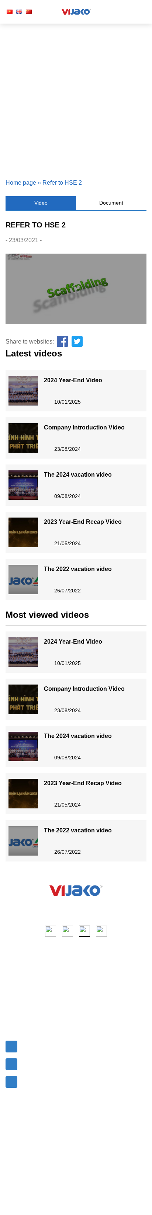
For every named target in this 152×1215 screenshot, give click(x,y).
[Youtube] (67, 931)
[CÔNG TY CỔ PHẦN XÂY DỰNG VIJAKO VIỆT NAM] (76, 890)
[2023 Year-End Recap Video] (23, 532)
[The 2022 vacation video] (23, 579)
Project (15, 988)
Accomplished (97, 996)
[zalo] (101, 931)
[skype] (84, 931)
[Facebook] (63, 342)
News (13, 1001)
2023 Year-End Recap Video (83, 522)
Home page (21, 183)
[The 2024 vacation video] (23, 485)
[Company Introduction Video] (23, 438)
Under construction (103, 1010)
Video (41, 203)
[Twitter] (77, 342)
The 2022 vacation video (78, 569)
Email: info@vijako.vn (48, 1045)
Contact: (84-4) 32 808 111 (54, 1062)
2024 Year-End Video (73, 380)
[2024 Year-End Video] (23, 390)
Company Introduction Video (84, 427)
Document (111, 203)
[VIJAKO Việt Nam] (76, 12)
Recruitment (21, 1014)
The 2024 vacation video (78, 474)
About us (17, 974)
